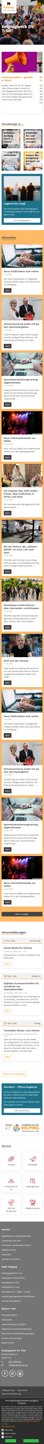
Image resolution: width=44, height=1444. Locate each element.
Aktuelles (9, 237)
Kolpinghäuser (32, 1186)
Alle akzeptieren (31, 1440)
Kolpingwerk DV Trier (14, 1350)
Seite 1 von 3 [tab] (18, 111)
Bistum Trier (9, 1308)
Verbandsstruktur (11, 1188)
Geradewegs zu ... (13, 124)
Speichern (11, 1440)
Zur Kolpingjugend (22, 220)
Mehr (7, 290)
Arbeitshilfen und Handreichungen (32, 137)
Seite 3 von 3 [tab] (25, 111)
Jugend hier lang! (14, 203)
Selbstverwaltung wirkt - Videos (10, 137)
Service (6, 1146)
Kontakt (11, 1164)
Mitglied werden (33, 1208)
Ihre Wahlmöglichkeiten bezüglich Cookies (22, 1402)
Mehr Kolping (9, 1266)
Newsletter (10, 155)
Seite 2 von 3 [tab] (22, 111)
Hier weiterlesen (22, 1110)
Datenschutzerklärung (31, 1421)
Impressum (5, 1424)
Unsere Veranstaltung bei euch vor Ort (33, 160)
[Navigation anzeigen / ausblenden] (39, 5)
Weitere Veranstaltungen (14, 1074)
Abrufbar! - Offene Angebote (20, 1087)
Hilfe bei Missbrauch (11, 1209)
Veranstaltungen (14, 932)
